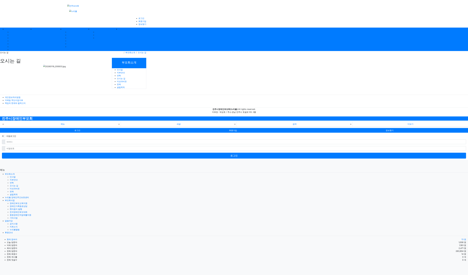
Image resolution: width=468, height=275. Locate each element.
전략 (12, 46)
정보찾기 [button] (390, 130)
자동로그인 (11, 136)
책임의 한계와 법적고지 (15, 103)
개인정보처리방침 (12, 97)
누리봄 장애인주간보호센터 (17, 197)
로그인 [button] (77, 130)
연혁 (12, 38)
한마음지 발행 (74, 38)
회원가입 (142, 21)
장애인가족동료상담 (76, 35)
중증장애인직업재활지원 (78, 43)
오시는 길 (14, 41)
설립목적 (14, 49)
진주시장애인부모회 (17, 118)
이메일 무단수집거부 (14, 100)
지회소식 (99, 35)
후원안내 (9, 232)
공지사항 (99, 32)
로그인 (141, 18)
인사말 (13, 32)
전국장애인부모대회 (76, 41)
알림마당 (9, 221)
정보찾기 (142, 24)
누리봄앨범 (100, 38)
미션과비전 (15, 43)
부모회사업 (10, 200)
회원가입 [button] (233, 130)
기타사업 (71, 46)
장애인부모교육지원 (76, 32)
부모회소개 (130, 52)
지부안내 (14, 35)
